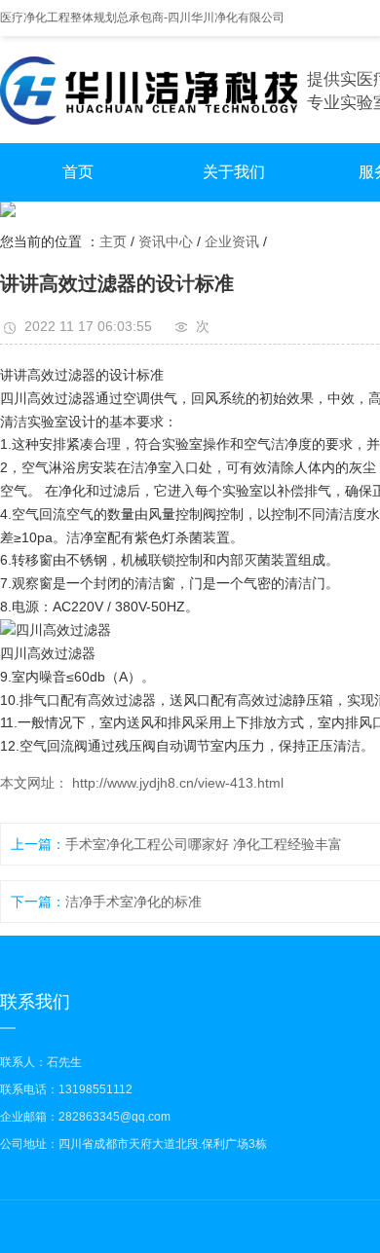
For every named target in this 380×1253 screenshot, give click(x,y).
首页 (78, 172)
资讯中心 (165, 241)
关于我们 (234, 172)
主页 (113, 241)
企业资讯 (232, 241)
